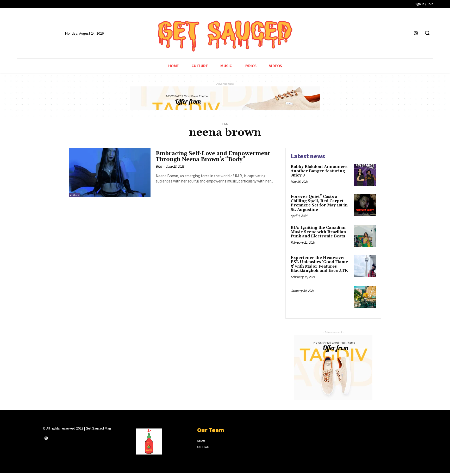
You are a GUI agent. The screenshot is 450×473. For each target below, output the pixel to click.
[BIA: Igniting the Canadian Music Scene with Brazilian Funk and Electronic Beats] (365, 236)
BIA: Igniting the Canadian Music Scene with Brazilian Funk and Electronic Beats (318, 232)
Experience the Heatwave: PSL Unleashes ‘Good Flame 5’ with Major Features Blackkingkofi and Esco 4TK (319, 264)
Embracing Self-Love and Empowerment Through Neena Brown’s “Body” (213, 156)
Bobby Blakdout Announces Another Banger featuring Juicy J (319, 171)
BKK (159, 166)
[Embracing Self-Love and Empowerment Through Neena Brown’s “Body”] (110, 172)
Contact (204, 447)
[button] (427, 33)
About (202, 441)
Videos (74, 195)
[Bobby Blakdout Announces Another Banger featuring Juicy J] (365, 175)
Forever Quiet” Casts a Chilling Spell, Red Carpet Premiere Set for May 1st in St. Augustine (319, 203)
